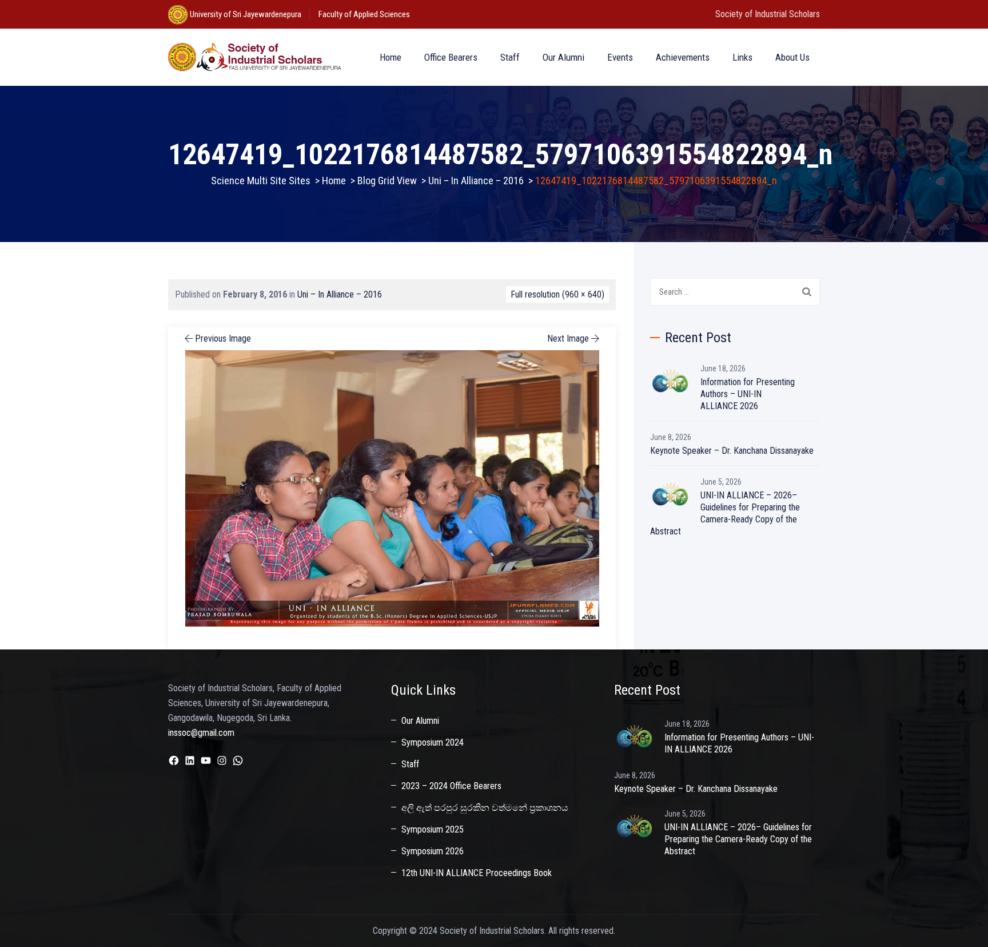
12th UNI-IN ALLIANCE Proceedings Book (476, 872)
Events (620, 57)
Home (390, 57)
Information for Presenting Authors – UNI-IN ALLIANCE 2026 (747, 394)
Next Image (568, 338)
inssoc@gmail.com (201, 732)
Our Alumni (563, 57)
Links (742, 57)
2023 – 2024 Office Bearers (451, 785)
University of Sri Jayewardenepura (244, 14)
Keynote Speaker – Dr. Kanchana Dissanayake (732, 450)
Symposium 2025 (432, 829)
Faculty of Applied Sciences (364, 14)
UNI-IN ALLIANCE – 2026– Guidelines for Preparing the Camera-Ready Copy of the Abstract (725, 513)
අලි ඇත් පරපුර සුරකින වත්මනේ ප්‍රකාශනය (484, 807)
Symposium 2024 (432, 742)
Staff (510, 57)
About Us (792, 57)
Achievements (683, 57)
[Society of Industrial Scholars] (255, 57)
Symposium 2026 (432, 851)
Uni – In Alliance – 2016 (339, 294)
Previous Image (223, 338)
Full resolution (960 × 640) (557, 294)
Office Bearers (450, 57)
